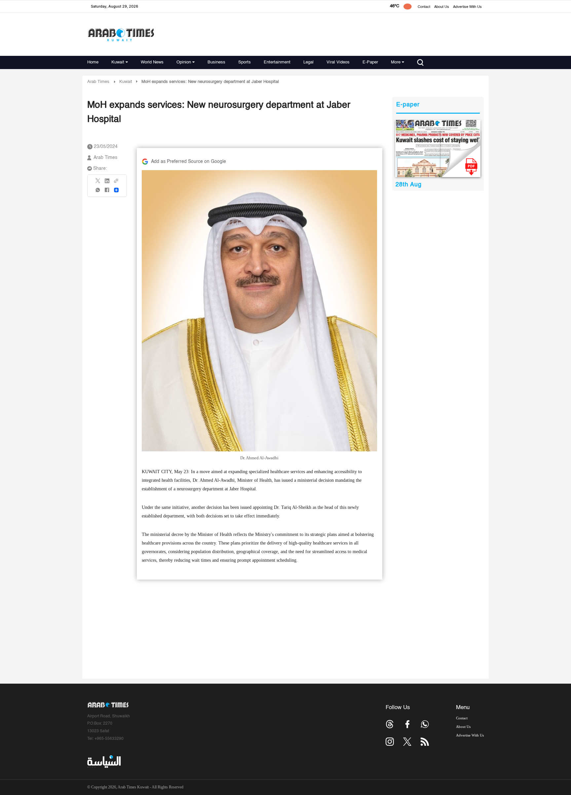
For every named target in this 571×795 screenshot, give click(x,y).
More (395, 62)
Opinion (183, 62)
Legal (308, 62)
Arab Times (98, 82)
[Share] (116, 190)
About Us (441, 7)
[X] (98, 182)
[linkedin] (107, 183)
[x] (407, 742)
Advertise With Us (467, 7)
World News (152, 62)
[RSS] (425, 742)
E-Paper (370, 62)
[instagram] (390, 742)
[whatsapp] (98, 192)
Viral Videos (338, 62)
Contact (424, 7)
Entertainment (277, 62)
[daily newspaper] (438, 148)
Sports (244, 62)
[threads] (390, 724)
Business (216, 62)
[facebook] (107, 192)
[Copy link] (116, 182)
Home (92, 62)
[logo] (120, 34)
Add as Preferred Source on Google (188, 161)
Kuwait (117, 62)
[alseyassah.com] (103, 761)
